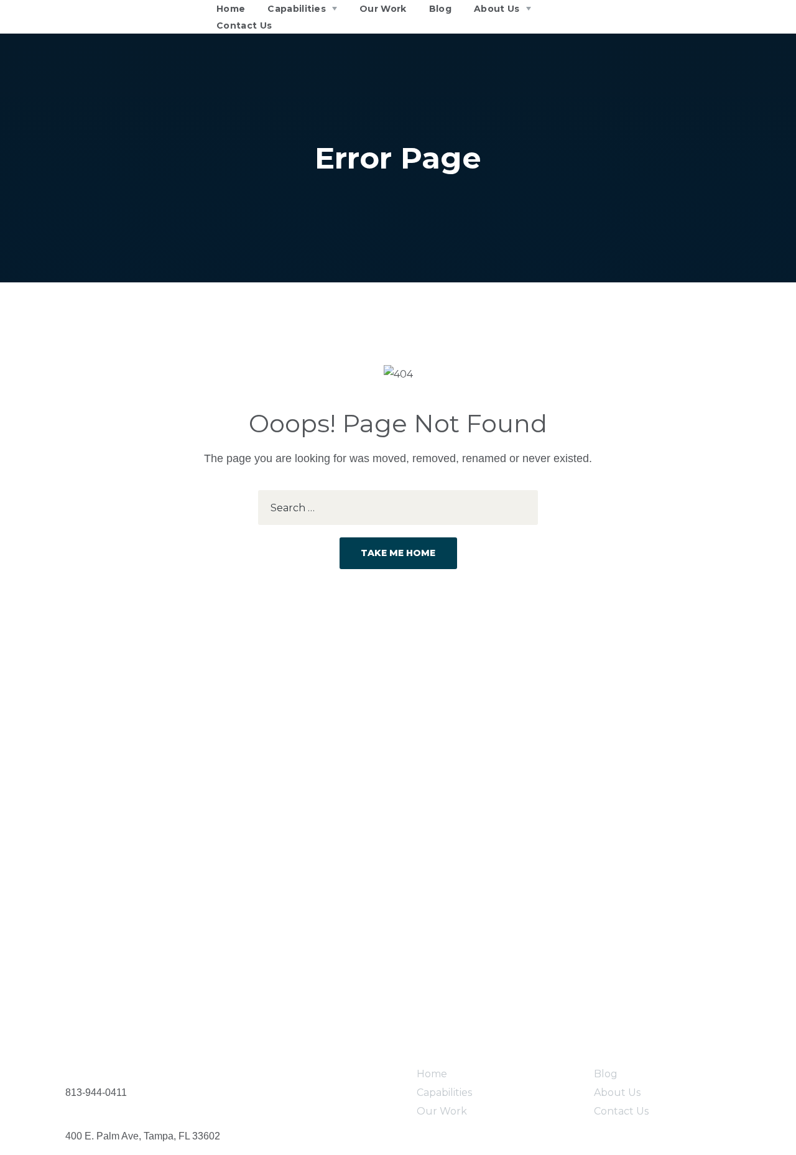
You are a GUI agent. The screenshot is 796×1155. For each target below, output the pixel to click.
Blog (606, 1074)
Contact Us (621, 1111)
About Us (617, 1092)
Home (432, 1074)
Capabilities (444, 1092)
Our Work (442, 1111)
